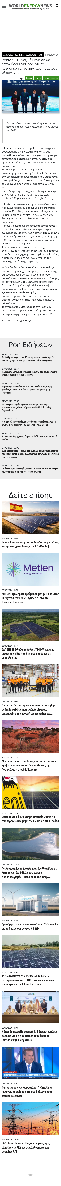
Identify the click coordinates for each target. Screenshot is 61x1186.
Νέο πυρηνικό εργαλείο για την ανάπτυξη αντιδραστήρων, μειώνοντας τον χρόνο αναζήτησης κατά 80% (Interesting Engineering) (26, 407)
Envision (37, 78)
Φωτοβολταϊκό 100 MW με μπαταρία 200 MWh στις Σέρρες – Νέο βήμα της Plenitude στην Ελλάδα (30, 819)
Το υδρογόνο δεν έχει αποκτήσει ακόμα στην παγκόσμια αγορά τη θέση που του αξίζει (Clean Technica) (29, 373)
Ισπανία (29, 78)
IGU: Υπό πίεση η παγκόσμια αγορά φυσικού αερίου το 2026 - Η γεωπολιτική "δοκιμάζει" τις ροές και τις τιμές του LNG (29, 423)
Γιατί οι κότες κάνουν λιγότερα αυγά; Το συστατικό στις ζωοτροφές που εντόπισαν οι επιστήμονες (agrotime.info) (30, 470)
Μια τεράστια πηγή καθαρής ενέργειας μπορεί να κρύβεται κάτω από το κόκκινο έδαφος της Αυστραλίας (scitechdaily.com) (29, 765)
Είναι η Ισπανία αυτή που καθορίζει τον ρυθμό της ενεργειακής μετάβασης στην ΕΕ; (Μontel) (30, 544)
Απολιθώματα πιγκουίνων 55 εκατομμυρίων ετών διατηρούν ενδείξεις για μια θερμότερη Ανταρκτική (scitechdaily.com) (28, 359)
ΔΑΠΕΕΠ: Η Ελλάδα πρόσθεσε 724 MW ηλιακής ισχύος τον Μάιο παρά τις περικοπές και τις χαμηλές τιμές (28, 654)
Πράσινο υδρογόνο (50, 78)
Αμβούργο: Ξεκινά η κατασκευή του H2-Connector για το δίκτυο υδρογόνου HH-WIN (30, 927)
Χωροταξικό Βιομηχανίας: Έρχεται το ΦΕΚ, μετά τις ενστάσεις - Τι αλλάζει (29, 438)
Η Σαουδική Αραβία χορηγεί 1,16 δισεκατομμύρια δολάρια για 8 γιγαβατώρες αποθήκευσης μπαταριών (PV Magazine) (29, 1036)
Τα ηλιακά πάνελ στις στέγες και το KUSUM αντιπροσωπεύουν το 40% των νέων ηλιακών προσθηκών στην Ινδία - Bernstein (28, 980)
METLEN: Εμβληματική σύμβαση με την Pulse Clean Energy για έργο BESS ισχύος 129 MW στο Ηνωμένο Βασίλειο (30, 598)
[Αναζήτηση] (57, 6)
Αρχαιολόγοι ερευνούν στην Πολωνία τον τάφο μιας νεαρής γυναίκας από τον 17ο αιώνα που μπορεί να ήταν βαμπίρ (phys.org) (27, 389)
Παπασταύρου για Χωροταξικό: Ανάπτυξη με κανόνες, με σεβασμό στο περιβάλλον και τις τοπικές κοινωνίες (27, 1092)
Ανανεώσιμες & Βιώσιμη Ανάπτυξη (23, 54)
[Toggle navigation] (5, 6)
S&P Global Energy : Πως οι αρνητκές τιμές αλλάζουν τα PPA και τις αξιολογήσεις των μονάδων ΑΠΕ (26, 1148)
